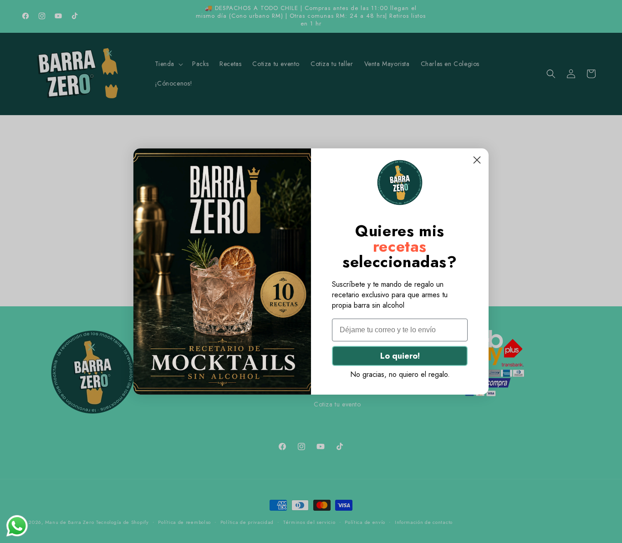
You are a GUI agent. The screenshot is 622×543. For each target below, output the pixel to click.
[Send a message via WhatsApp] (17, 525)
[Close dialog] (477, 160)
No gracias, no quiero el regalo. (400, 374)
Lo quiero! (400, 356)
